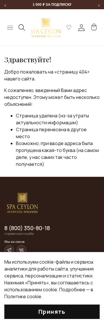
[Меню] (10, 28)
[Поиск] (22, 28)
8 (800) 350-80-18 (27, 228)
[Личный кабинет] (81, 28)
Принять (52, 312)
